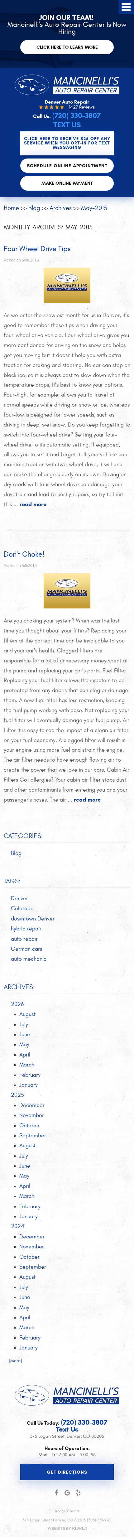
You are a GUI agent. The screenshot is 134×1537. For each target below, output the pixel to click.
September (32, 1135)
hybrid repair (26, 928)
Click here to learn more (67, 47)
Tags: (12, 881)
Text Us (67, 125)
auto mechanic (28, 959)
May (24, 1044)
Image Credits (67, 1511)
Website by (67, 1528)
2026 (17, 1004)
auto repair (24, 939)
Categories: (23, 836)
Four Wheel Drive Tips (37, 249)
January (28, 1085)
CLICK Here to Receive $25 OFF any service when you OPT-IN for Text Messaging (67, 143)
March (26, 1064)
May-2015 (94, 208)
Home (11, 208)
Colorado (22, 908)
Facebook (56, 1492)
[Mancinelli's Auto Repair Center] (67, 85)
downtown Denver (33, 918)
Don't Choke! (24, 554)
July (23, 1024)
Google (67, 1492)
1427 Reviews (82, 107)
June (24, 1034)
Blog (34, 208)
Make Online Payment (67, 183)
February (30, 1075)
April (24, 1055)
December (32, 1105)
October (29, 1125)
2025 (17, 1095)
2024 (17, 1226)
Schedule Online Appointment (67, 165)
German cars (26, 949)
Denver (19, 898)
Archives (61, 208)
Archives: (19, 987)
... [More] (13, 1361)
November (31, 1115)
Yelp (78, 1492)
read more (33, 504)
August (27, 1014)
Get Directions (67, 1472)
